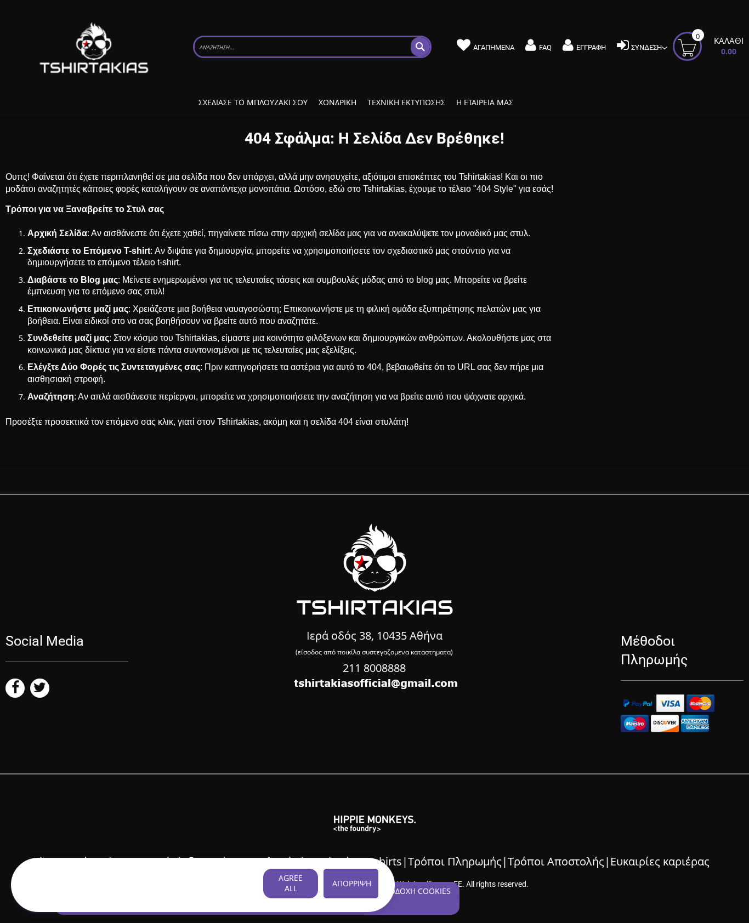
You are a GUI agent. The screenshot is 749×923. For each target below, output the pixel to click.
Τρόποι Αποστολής (556, 861)
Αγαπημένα (493, 47)
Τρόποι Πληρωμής (455, 861)
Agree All (291, 883)
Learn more (48, 895)
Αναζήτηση (50, 396)
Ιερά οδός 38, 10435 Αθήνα (374, 635)
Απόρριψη (351, 883)
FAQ (545, 47)
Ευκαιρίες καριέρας (660, 861)
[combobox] (312, 46)
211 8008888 (374, 667)
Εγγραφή (591, 47)
